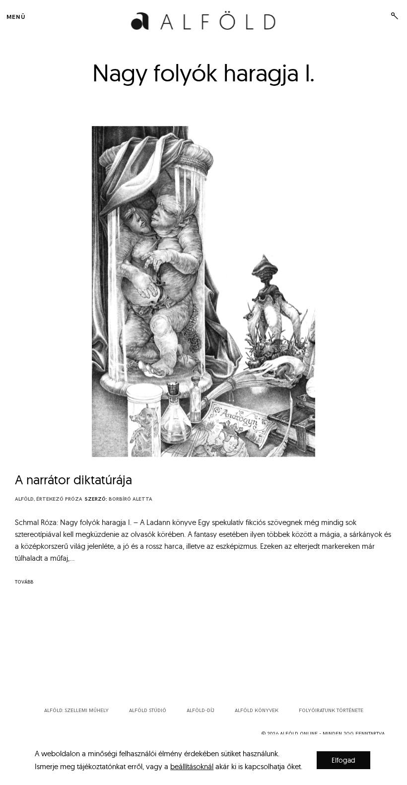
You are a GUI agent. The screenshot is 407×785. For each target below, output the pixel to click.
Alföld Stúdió (147, 711)
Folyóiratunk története (331, 711)
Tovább (24, 582)
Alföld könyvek (256, 711)
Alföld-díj (200, 711)
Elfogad (343, 760)
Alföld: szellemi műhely (76, 711)
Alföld (24, 499)
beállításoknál (191, 766)
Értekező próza (59, 499)
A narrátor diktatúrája (73, 479)
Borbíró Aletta (130, 499)
